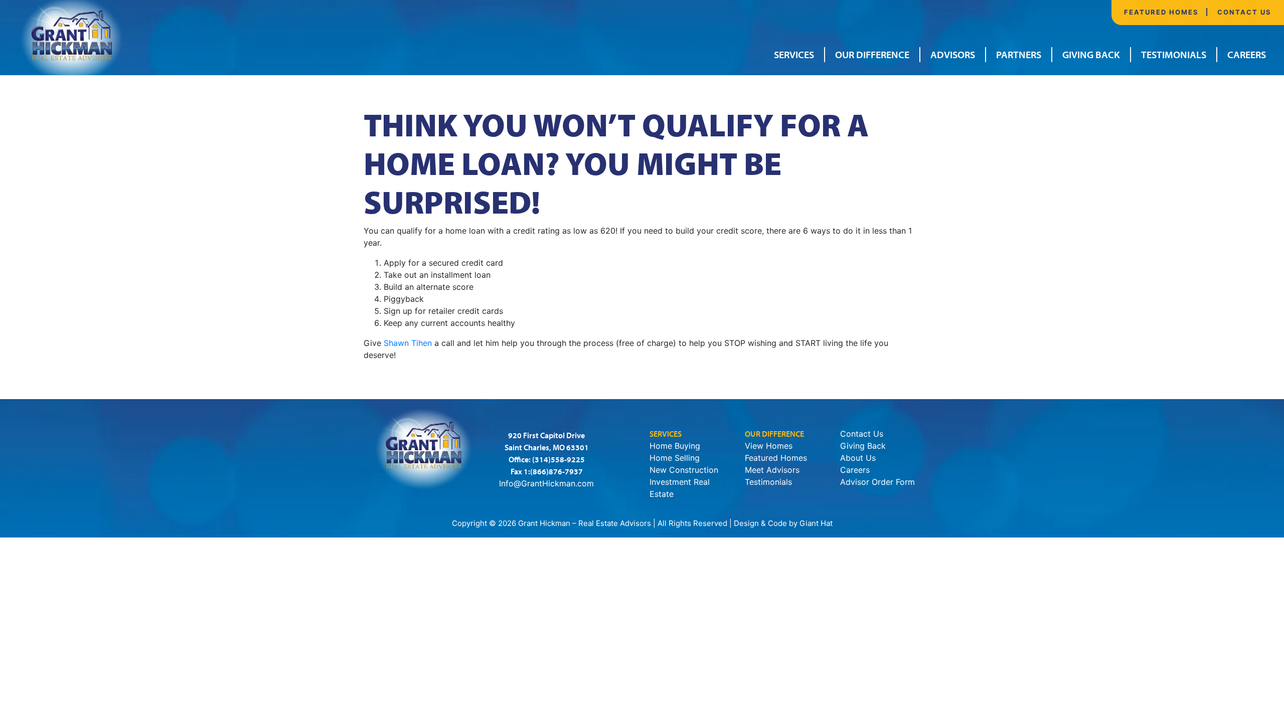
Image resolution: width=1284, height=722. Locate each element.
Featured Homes (1161, 12)
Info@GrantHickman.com (546, 483)
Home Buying (675, 446)
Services (794, 54)
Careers (1246, 54)
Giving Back (1091, 54)
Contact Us (1244, 12)
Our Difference (872, 54)
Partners (1018, 54)
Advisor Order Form (877, 482)
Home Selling (675, 458)
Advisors (952, 54)
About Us (858, 458)
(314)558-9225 (558, 459)
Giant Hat (816, 523)
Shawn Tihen (408, 343)
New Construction (684, 470)
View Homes (768, 446)
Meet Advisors (772, 470)
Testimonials (1173, 54)
